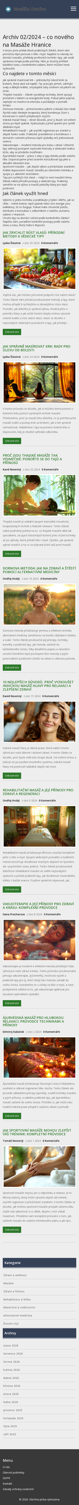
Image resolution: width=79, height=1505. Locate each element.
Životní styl (11, 1323)
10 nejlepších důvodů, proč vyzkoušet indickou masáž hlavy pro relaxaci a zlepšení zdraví (38, 686)
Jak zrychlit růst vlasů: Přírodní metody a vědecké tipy (33, 234)
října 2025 (10, 1426)
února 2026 (11, 1394)
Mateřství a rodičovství (19, 1307)
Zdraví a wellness (15, 1275)
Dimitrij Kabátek (13, 1031)
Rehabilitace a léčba (17, 1299)
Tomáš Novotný (13, 1140)
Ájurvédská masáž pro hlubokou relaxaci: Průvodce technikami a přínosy (33, 1021)
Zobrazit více (12, 331)
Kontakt (7, 1483)
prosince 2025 (12, 1410)
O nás (6, 1467)
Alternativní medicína (17, 1315)
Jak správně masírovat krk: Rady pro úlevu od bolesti (36, 348)
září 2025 (9, 1434)
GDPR (6, 1478)
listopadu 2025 (13, 1418)
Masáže (8, 1283)
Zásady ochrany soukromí (18, 1489)
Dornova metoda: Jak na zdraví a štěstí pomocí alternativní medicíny (39, 570)
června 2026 (11, 1361)
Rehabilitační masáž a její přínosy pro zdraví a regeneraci (38, 792)
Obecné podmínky (13, 1472)
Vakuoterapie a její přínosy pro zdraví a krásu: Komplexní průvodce (38, 906)
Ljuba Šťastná (12, 243)
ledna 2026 (10, 1402)
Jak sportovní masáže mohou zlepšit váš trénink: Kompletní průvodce (37, 1132)
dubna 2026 (11, 1378)
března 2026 (11, 1386)
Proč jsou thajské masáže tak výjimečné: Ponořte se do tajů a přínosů (32, 459)
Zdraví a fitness (14, 1291)
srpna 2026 (10, 1345)
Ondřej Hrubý (11, 578)
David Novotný (12, 696)
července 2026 (13, 1353)
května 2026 (11, 1370)
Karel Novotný (12, 469)
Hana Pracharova (14, 914)
